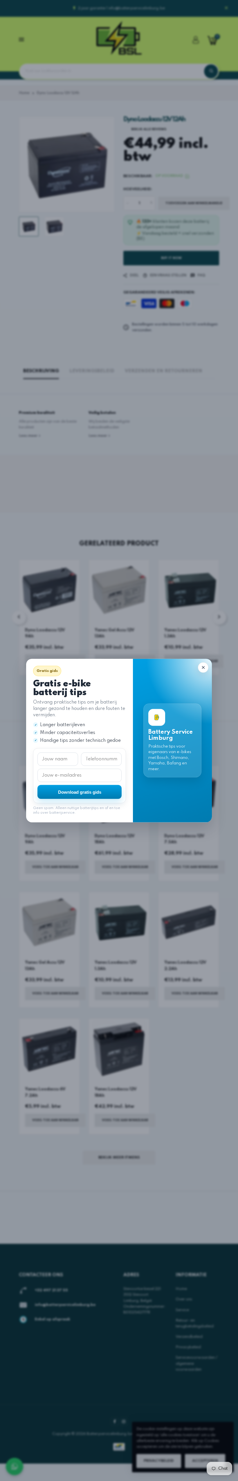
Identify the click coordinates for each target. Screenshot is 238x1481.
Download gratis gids (79, 791)
